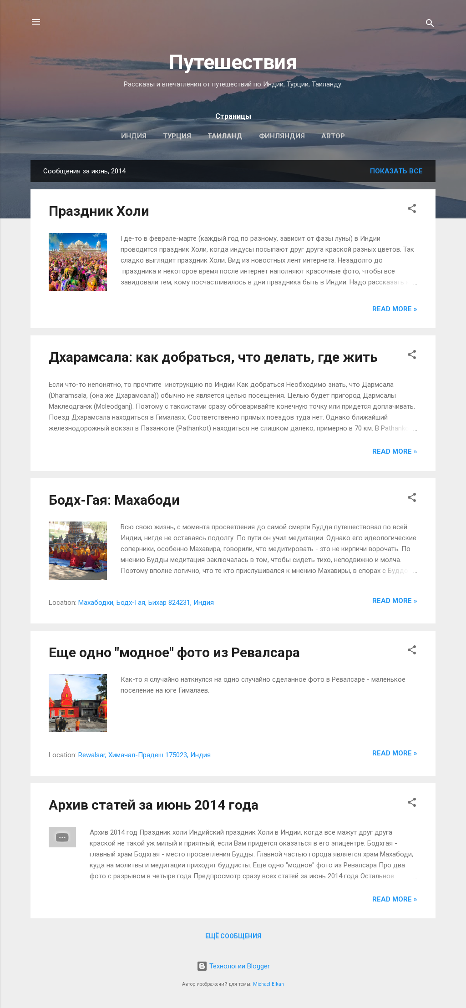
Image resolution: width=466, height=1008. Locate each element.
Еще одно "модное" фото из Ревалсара (174, 652)
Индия (134, 136)
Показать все (396, 171)
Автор (333, 136)
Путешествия (233, 62)
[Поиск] (430, 25)
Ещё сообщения (233, 936)
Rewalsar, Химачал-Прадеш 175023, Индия (144, 755)
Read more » (394, 309)
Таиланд (225, 136)
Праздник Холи (99, 211)
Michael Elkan (268, 984)
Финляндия (282, 136)
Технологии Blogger (239, 966)
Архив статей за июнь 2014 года (153, 805)
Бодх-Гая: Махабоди (114, 500)
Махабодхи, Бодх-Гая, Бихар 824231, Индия (146, 602)
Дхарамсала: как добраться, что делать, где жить (213, 357)
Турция (177, 136)
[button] (411, 210)
